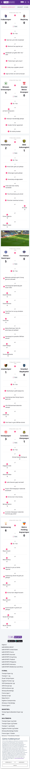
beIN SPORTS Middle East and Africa (12, 667)
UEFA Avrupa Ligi (7, 686)
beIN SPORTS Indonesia (9, 664)
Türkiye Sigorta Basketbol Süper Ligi (12, 712)
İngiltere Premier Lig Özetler (10, 728)
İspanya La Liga (6, 695)
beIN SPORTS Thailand (8, 659)
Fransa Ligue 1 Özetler (8, 733)
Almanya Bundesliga (8, 691)
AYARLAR (15, 765)
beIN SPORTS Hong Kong (9, 657)
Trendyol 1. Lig (6, 676)
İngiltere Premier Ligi (8, 681)
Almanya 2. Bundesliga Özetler (11, 736)
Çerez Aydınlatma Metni (19, 758)
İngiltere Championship (9, 700)
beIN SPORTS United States (10, 649)
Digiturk (4, 645)
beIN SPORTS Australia (8, 654)
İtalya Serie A (5, 698)
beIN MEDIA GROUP (8, 647)
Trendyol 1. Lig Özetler (8, 726)
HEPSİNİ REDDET (21, 762)
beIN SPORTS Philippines (9, 662)
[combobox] (8, 7)
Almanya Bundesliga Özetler (10, 731)
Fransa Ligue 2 (6, 705)
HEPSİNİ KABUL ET (8, 762)
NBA (3, 714)
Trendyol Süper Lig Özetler (9, 723)
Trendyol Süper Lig (7, 673)
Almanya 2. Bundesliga (8, 703)
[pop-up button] (24, 244)
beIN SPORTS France (8, 652)
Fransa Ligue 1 (6, 693)
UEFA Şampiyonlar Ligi (8, 683)
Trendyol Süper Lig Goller (9, 721)
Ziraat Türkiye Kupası (8, 678)
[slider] (15, 241)
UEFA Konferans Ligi (8, 688)
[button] (9, 2)
